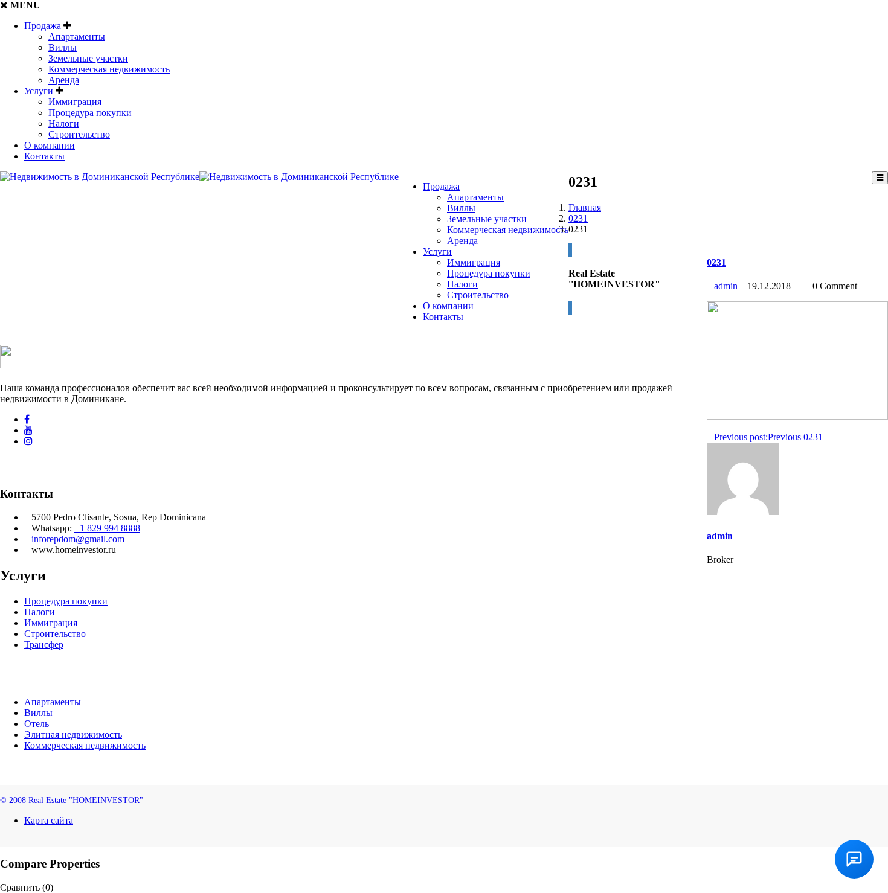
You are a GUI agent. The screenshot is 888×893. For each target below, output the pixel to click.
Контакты (44, 156)
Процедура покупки (90, 112)
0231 (578, 218)
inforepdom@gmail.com (77, 539)
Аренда (63, 80)
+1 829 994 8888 (107, 528)
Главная (584, 207)
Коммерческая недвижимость (109, 69)
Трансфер (43, 644)
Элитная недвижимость (73, 734)
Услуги (38, 91)
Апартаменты (76, 36)
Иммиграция (74, 102)
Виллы (62, 47)
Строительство (79, 134)
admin (726, 286)
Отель (36, 724)
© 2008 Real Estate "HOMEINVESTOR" (71, 800)
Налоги (63, 123)
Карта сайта (48, 820)
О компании (49, 145)
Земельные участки (88, 58)
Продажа (42, 26)
